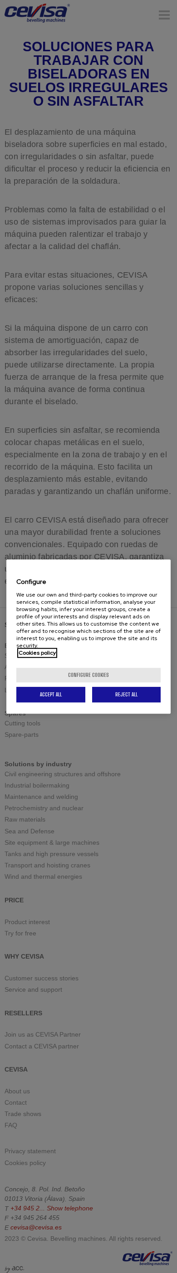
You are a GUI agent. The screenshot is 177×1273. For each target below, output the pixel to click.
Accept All (51, 694)
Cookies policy (37, 652)
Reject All (126, 694)
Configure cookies (88, 674)
